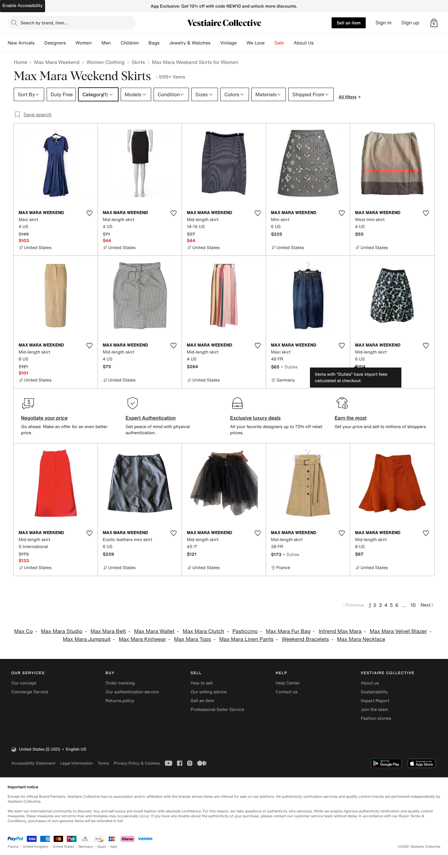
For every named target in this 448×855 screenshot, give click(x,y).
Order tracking (120, 683)
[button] (434, 23)
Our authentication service (132, 692)
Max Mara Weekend (57, 62)
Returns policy (119, 701)
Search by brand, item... (44, 22)
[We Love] (269, 42)
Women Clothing (106, 62)
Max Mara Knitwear (142, 639)
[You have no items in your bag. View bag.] (434, 23)
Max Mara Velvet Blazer (398, 631)
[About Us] (318, 42)
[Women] (96, 42)
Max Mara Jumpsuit (87, 639)
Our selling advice (208, 692)
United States (63, 846)
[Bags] (164, 42)
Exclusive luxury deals (255, 417)
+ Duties (289, 367)
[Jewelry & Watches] (215, 42)
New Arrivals (21, 43)
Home (20, 62)
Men (106, 43)
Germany (85, 846)
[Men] (115, 42)
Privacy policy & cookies (137, 763)
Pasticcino (245, 631)
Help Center (288, 683)
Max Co (23, 631)
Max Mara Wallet (154, 631)
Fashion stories (376, 718)
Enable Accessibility (22, 5)
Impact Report (375, 701)
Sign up (410, 22)
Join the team (374, 709)
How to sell (201, 683)
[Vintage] (241, 42)
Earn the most (351, 417)
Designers (55, 43)
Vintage (228, 43)
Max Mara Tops (192, 639)
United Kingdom (35, 846)
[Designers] (70, 42)
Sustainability (374, 692)
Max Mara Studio (61, 631)
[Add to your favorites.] (89, 213)
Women (84, 43)
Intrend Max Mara (340, 631)
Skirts (138, 62)
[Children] (143, 42)
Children (130, 43)
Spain (101, 846)
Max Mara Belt (108, 631)
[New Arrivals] (39, 42)
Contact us (287, 692)
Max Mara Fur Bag (288, 631)
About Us (304, 43)
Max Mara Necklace (361, 639)
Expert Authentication (151, 417)
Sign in (383, 22)
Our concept (23, 683)
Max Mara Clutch (203, 631)
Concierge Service (29, 692)
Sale (279, 43)
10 (413, 605)
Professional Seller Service (217, 709)
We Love (256, 43)
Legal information (76, 763)
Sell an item (349, 22)
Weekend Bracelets (305, 639)
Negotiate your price (44, 417)
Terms (103, 763)
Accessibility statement (33, 763)
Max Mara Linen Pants (246, 639)
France (13, 846)
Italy (114, 846)
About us (370, 683)
